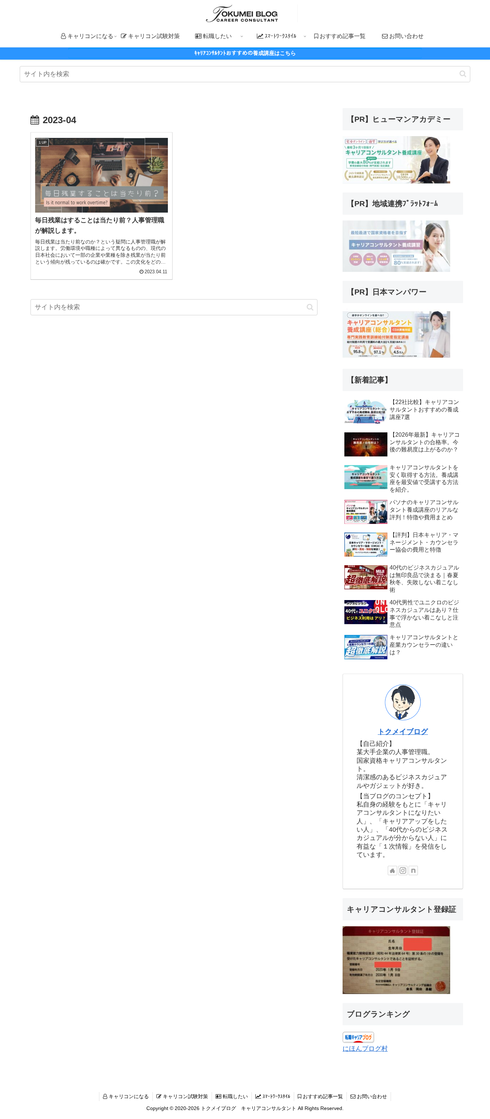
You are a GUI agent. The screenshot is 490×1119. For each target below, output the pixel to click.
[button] (463, 74)
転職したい (234, 1096)
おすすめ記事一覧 (322, 1096)
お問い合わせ (371, 1096)
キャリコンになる (128, 1096)
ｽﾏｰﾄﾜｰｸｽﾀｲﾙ (275, 1096)
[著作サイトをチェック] (392, 870)
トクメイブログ (403, 731)
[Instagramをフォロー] (402, 870)
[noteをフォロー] (413, 870)
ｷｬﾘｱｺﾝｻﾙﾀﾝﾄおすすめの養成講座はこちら (245, 53)
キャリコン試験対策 (184, 1096)
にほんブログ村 (365, 1048)
